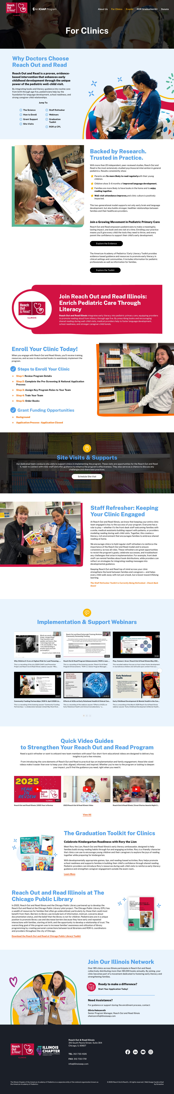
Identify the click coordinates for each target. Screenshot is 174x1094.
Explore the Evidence (106, 243)
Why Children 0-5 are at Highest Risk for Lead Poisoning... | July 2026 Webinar (37, 661)
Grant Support (30, 119)
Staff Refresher (57, 110)
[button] (51, 376)
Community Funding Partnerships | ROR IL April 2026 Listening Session (37, 701)
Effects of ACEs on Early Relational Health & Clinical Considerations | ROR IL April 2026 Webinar (86, 701)
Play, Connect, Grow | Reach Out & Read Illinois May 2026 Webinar (136, 661)
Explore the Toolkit (105, 270)
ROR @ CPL (55, 126)
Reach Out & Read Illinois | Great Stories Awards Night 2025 (136, 805)
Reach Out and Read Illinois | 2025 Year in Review (33, 805)
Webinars (53, 114)
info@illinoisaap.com (78, 1064)
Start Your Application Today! (113, 989)
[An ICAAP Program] (44, 8)
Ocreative (160, 1084)
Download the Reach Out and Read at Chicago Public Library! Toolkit (46, 936)
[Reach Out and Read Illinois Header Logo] (16, 3)
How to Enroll (30, 114)
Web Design (149, 1082)
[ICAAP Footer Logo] (48, 1046)
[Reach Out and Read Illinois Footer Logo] (22, 1044)
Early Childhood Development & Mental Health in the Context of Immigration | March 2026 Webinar (136, 701)
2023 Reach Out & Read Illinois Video (78, 805)
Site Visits (28, 124)
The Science (29, 110)
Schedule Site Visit (87, 476)
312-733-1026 (80, 1054)
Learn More (69, 874)
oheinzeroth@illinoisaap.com (102, 1016)
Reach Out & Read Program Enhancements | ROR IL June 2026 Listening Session (86, 661)
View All (87, 814)
